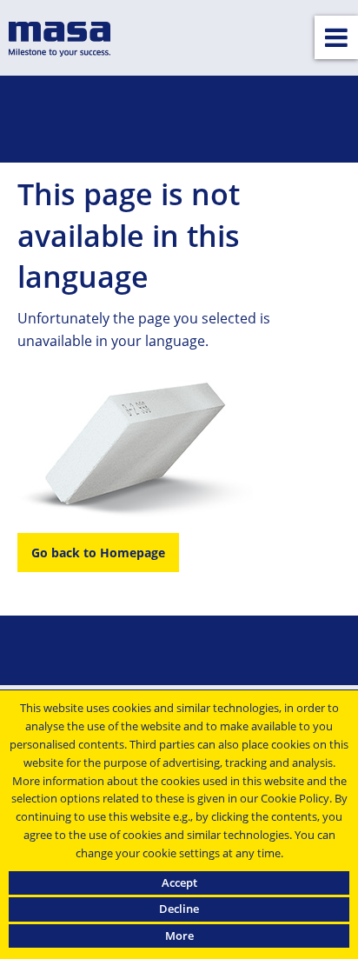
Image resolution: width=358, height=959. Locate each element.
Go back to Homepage (98, 552)
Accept (179, 882)
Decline (179, 908)
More (179, 935)
